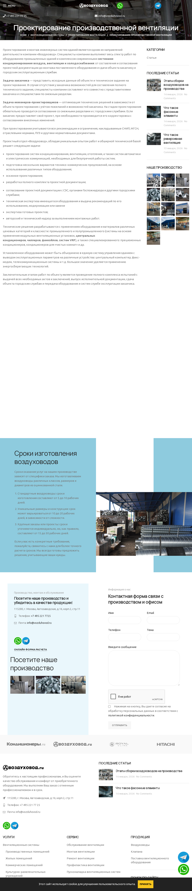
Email (150, 612)
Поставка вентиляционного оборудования (150, 860)
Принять (146, 884)
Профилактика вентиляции (85, 865)
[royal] (119, 744)
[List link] (48, 805)
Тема (150, 629)
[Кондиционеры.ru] (26, 744)
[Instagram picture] (153, 180)
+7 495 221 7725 (41, 615)
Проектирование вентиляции (87, 35)
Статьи (151, 57)
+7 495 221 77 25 (16, 15)
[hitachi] (166, 744)
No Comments (144, 776)
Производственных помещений (27, 851)
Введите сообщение (122, 647)
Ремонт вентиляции (80, 858)
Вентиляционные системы (47, 35)
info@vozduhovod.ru (111, 15)
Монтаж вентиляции (81, 851)
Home (23, 35)
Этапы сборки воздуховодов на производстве (176, 85)
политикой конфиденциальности (131, 715)
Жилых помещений (19, 858)
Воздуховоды (140, 844)
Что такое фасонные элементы (171, 112)
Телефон (114, 629)
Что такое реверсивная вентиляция (173, 139)
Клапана (136, 851)
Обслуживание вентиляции (85, 844)
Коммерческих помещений (24, 865)
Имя (111, 612)
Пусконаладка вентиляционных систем (93, 871)
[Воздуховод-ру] (73, 744)
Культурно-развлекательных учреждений (26, 873)
